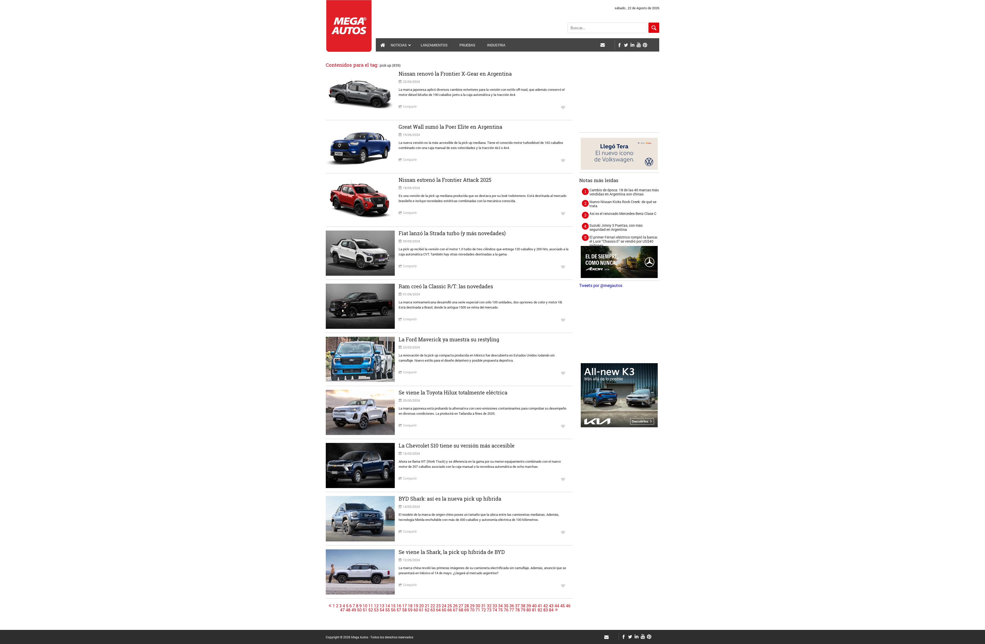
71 (478, 610)
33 (495, 606)
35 (506, 606)
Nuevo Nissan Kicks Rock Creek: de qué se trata (622, 203)
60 (415, 610)
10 (365, 606)
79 (523, 610)
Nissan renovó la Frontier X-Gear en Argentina (455, 73)
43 (551, 606)
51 (365, 610)
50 (359, 610)
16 (399, 606)
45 (562, 606)
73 (489, 610)
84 (551, 610)
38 (523, 606)
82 (540, 610)
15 (393, 606)
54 (382, 610)
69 (466, 610)
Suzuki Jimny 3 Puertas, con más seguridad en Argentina (616, 227)
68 (461, 610)
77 (511, 610)
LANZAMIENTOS (434, 45)
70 (472, 610)
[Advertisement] (619, 98)
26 (455, 606)
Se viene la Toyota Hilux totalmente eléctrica (453, 392)
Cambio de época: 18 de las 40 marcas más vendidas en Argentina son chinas (624, 191)
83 (545, 610)
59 (410, 610)
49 (353, 610)
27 (461, 606)
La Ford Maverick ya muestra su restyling (449, 339)
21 (427, 606)
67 (455, 610)
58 (404, 610)
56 (393, 610)
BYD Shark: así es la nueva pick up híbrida (450, 498)
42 (545, 606)
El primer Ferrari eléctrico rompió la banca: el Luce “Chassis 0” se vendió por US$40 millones (623, 241)
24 (444, 606)
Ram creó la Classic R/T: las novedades (446, 286)
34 (500, 606)
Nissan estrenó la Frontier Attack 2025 (445, 179)
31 (483, 606)
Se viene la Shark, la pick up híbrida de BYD (452, 552)
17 (404, 606)
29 (472, 606)
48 (348, 610)
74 (495, 610)
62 (427, 610)
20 (421, 606)
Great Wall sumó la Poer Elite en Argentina (450, 126)
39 (528, 606)
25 (449, 606)
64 (438, 610)
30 (478, 606)
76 (506, 610)
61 (421, 610)
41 (540, 606)
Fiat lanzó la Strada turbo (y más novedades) (452, 233)
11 (370, 606)
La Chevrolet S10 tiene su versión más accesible (457, 445)
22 (432, 606)
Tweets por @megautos (600, 285)
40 (534, 606)
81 (534, 610)
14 (387, 606)
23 (438, 606)
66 (449, 610)
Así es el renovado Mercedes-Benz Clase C (622, 213)
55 (387, 610)
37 (517, 606)
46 (568, 606)
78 (517, 610)
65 (444, 610)
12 (376, 606)
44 (557, 606)
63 (432, 610)
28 (466, 606)
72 (483, 610)
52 (370, 610)
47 (342, 610)
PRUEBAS (467, 45)
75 (500, 610)
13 (382, 606)
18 (410, 606)
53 (376, 610)
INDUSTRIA (496, 45)
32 (489, 606)
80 (528, 610)
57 (399, 610)
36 (511, 606)
